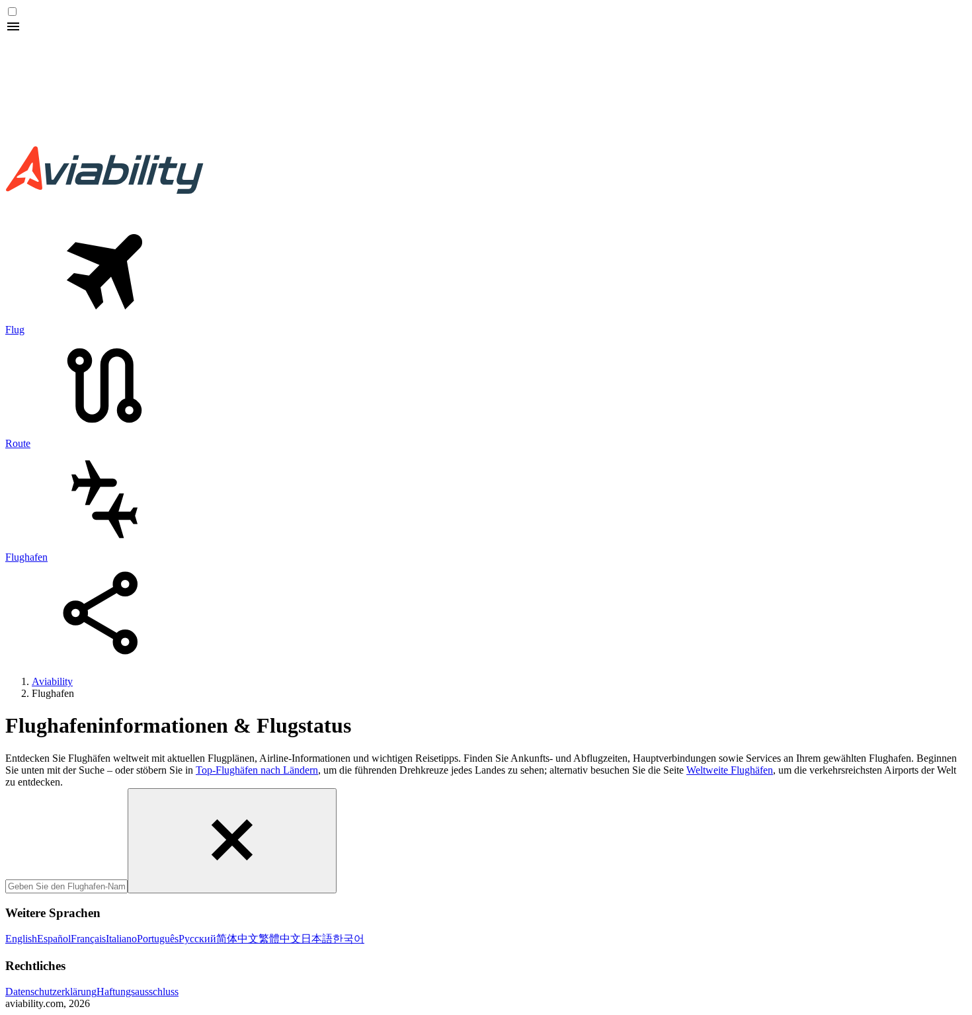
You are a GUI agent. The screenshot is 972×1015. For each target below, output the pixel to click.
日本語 (317, 938)
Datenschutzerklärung (51, 991)
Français (88, 938)
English (21, 938)
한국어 (348, 938)
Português (158, 938)
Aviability (52, 681)
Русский (197, 938)
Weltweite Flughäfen (729, 770)
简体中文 (237, 938)
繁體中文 (280, 938)
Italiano (121, 938)
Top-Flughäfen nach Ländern (257, 770)
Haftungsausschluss (138, 991)
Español (54, 938)
